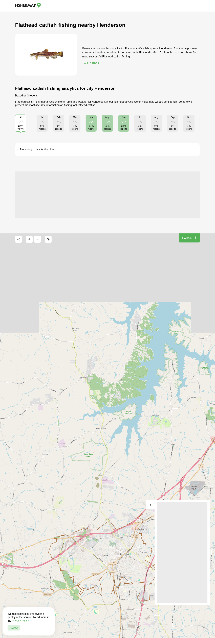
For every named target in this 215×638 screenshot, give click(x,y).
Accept (14, 627)
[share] (18, 239)
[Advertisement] (107, 194)
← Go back (91, 63)
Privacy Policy (20, 620)
